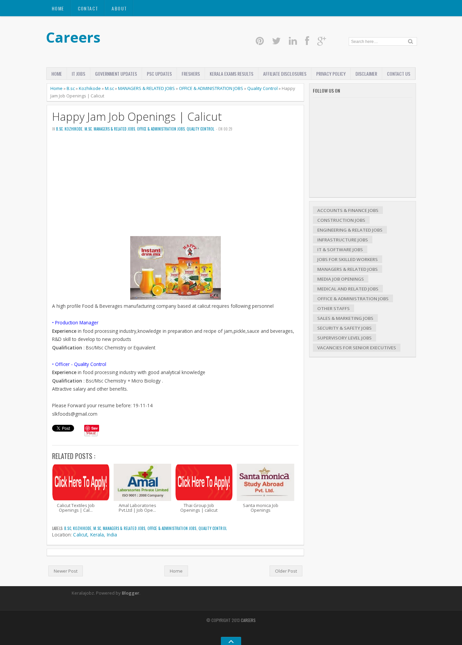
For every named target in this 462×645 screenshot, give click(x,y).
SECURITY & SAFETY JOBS (344, 328)
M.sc (109, 88)
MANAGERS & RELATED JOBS (146, 88)
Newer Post (65, 571)
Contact (88, 8)
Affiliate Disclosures (284, 73)
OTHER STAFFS (333, 308)
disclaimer (366, 73)
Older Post (286, 571)
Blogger (130, 593)
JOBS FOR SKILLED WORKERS (347, 259)
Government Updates (116, 73)
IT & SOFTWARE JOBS (340, 250)
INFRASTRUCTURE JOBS (342, 240)
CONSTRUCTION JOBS (341, 220)
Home (58, 8)
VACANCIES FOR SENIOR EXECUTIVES (356, 348)
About (119, 8)
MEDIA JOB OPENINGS (340, 279)
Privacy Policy (331, 73)
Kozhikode (90, 88)
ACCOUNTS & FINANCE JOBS (347, 210)
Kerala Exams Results (231, 73)
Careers (73, 37)
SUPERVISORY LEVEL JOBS (344, 338)
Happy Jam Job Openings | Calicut (137, 116)
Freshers (191, 73)
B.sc (71, 88)
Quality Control (262, 88)
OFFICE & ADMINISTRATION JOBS (211, 88)
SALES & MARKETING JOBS (345, 318)
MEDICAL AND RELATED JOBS (347, 289)
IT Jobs (78, 73)
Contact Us (398, 73)
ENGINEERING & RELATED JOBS (350, 230)
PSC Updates (159, 73)
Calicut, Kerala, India (95, 534)
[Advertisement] (175, 188)
